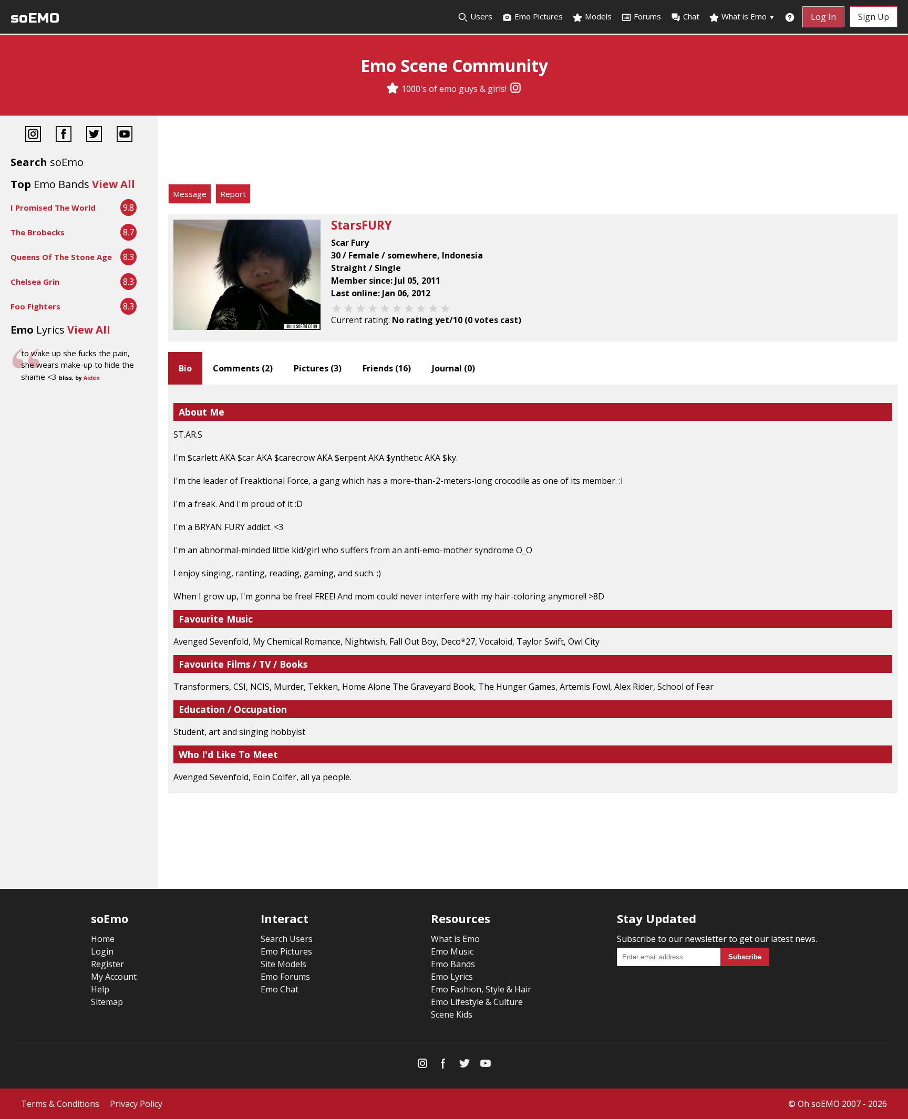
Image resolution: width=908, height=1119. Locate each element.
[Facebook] (63, 135)
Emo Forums (285, 976)
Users (480, 16)
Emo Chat (279, 989)
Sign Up (873, 17)
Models (597, 16)
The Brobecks (38, 232)
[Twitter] (94, 135)
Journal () (453, 368)
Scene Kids (451, 1014)
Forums (647, 16)
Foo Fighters (35, 306)
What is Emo (747, 16)
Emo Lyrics (452, 976)
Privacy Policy (136, 1104)
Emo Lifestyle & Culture (477, 1002)
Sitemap (107, 1002)
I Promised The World (53, 207)
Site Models (283, 964)
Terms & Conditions (60, 1104)
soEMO (35, 18)
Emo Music (452, 951)
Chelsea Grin (35, 281)
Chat (691, 16)
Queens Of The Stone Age (61, 257)
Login (102, 951)
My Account (114, 976)
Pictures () (318, 368)
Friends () (387, 368)
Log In (823, 17)
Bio (185, 368)
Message (190, 194)
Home (103, 939)
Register (107, 964)
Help (100, 989)
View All (113, 184)
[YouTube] (124, 135)
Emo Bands (453, 964)
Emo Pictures (537, 16)
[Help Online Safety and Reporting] (790, 16)
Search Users (287, 939)
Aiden (92, 377)
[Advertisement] (532, 152)
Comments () (243, 368)
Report (233, 194)
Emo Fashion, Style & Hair (481, 989)
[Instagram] (515, 89)
